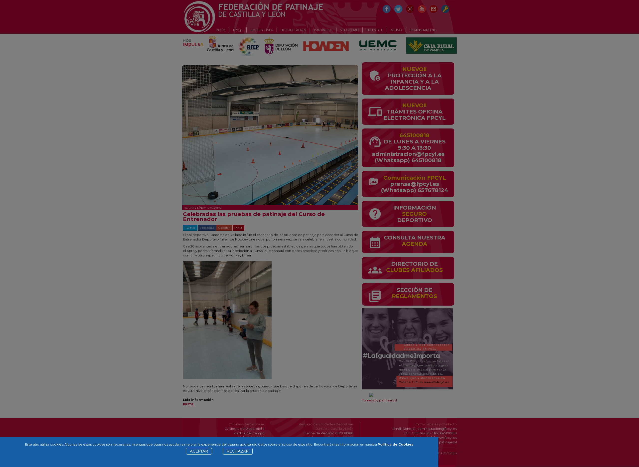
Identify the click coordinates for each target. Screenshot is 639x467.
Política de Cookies (395, 444)
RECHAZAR (238, 451)
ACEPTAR (199, 451)
